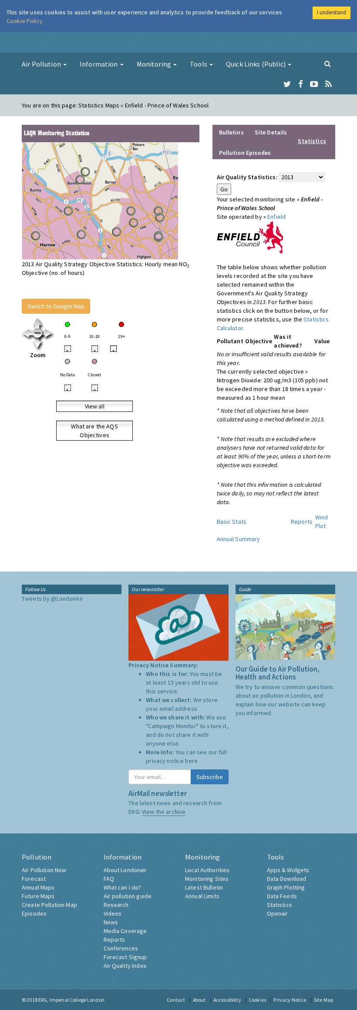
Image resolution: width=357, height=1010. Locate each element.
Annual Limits (202, 896)
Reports (302, 521)
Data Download (286, 879)
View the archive (163, 812)
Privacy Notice (289, 1000)
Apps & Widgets (288, 870)
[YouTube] (314, 84)
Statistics (279, 905)
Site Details (271, 132)
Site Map (323, 1000)
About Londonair (125, 870)
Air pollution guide (128, 896)
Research (116, 905)
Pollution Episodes (245, 153)
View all (94, 406)
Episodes (34, 913)
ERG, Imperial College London (71, 1000)
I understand (331, 12)
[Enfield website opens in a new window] (250, 237)
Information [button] (99, 64)
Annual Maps (38, 887)
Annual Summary (238, 539)
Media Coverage (125, 931)
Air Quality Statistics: (247, 177)
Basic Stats (232, 521)
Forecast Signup (125, 957)
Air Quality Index (125, 966)
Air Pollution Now (44, 870)
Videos (113, 913)
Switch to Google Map (55, 306)
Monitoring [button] (155, 64)
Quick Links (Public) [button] (256, 64)
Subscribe (209, 777)
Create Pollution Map (49, 905)
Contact (176, 1000)
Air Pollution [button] (42, 64)
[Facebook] (300, 84)
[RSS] (328, 84)
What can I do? (122, 887)
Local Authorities (207, 870)
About (199, 1000)
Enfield (276, 217)
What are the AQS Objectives (94, 430)
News (111, 922)
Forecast (34, 879)
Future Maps (38, 896)
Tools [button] (199, 64)
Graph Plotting (286, 887)
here (191, 761)
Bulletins (231, 132)
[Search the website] (327, 63)
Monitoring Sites (207, 879)
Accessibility (227, 1000)
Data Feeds (282, 896)
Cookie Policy (25, 21)
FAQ (109, 879)
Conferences (121, 948)
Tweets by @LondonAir (52, 598)
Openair (277, 913)
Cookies (257, 1000)
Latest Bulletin (204, 887)
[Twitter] (287, 84)
